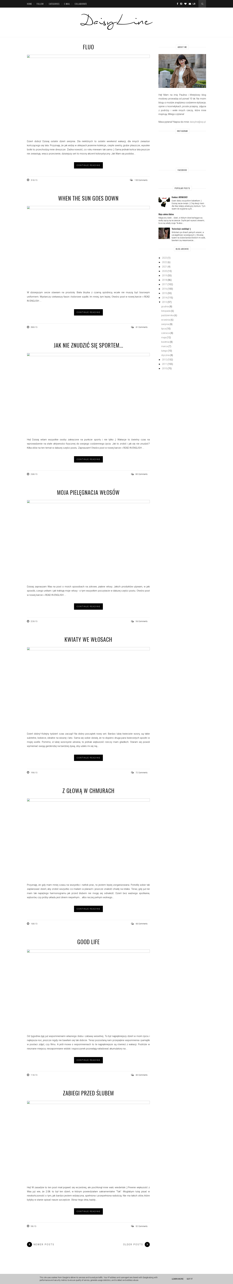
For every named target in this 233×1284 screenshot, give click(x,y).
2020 (164, 271)
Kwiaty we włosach (88, 639)
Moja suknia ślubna (166, 214)
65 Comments (142, 1075)
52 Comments (142, 1226)
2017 (164, 284)
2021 (164, 266)
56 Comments (142, 621)
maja (163, 337)
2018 (164, 280)
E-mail (67, 3)
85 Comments (142, 474)
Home (29, 3)
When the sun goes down (88, 198)
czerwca (165, 333)
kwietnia (165, 342)
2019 (164, 275)
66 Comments (142, 924)
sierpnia (165, 324)
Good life (88, 942)
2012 (164, 359)
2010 (164, 368)
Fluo (88, 47)
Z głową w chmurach (88, 790)
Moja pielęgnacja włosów (88, 492)
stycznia (165, 355)
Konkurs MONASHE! (180, 197)
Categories (54, 3)
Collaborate (81, 3)
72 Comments (142, 773)
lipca (163, 328)
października (167, 315)
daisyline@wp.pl (198, 122)
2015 (164, 293)
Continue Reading (88, 165)
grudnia (165, 306)
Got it (190, 1279)
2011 (164, 364)
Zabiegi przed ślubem (88, 1093)
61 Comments (142, 327)
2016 (164, 289)
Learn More (178, 1279)
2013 (164, 302)
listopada (166, 311)
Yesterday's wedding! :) (181, 228)
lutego (164, 350)
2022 (164, 262)
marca (164, 346)
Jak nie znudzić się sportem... (88, 345)
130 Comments (141, 180)
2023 (164, 258)
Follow (40, 3)
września (165, 320)
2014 (164, 297)
